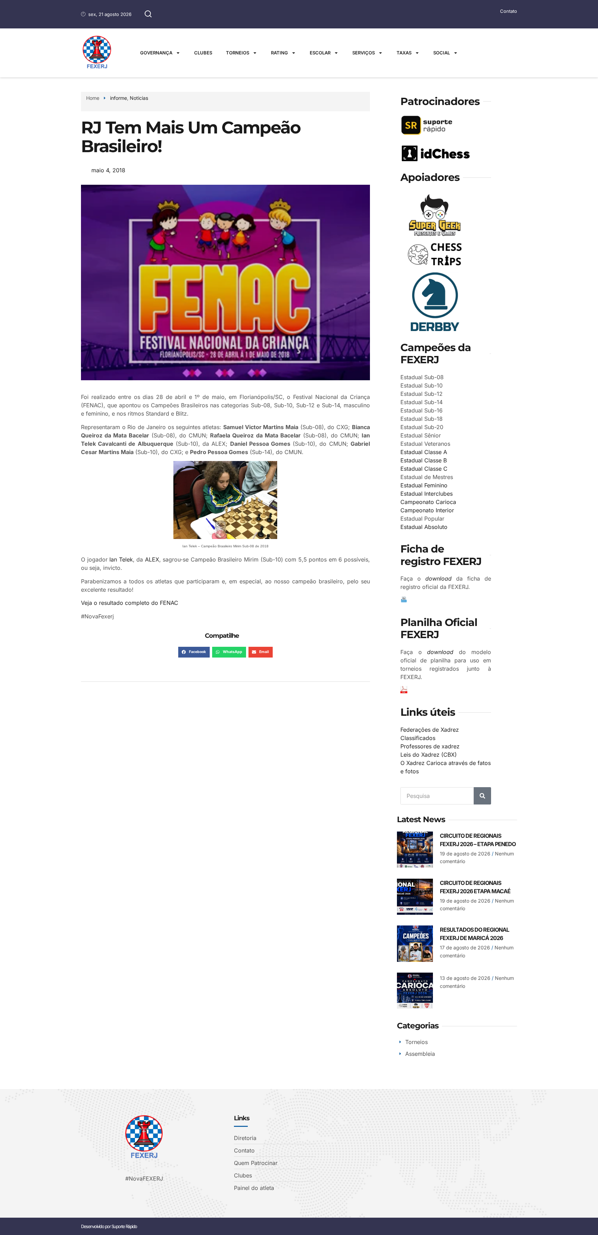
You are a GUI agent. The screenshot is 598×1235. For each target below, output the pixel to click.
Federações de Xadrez (429, 729)
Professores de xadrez (430, 746)
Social (441, 52)
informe (118, 98)
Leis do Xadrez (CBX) (428, 754)
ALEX (152, 559)
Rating (279, 52)
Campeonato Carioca (428, 501)
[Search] (482, 796)
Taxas (404, 52)
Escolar (320, 52)
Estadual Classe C (423, 468)
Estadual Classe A (423, 452)
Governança (156, 52)
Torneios (237, 52)
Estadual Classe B (423, 460)
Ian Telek (121, 559)
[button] (194, 652)
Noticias (139, 98)
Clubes (203, 52)
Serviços (363, 52)
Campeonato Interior (427, 510)
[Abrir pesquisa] (148, 14)
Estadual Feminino (423, 485)
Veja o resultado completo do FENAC (129, 602)
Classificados (417, 737)
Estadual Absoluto (423, 526)
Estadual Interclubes (426, 493)
